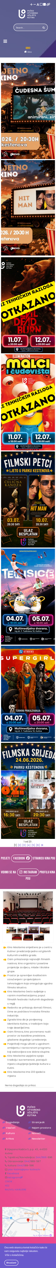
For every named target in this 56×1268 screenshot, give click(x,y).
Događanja (12, 1122)
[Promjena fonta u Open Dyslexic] (38, 4)
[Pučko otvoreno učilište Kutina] (28, 13)
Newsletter (38, 1138)
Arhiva (10, 1138)
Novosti (36, 1133)
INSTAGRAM (29, 872)
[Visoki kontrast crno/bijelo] (44, 4)
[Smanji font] (34, 4)
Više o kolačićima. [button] (14, 1255)
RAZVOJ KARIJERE (15, 1189)
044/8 (21, 1165)
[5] (33, 845)
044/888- (42, 1157)
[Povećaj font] (31, 4)
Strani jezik (38, 1122)
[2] (19, 845)
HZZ (7, 1185)
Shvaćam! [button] (11, 1262)
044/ (27, 1161)
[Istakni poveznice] (48, 4)
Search (43, 27)
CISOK (8, 1181)
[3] (24, 845)
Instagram (13, 1177)
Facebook (13, 1173)
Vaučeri (10, 1127)
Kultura (10, 1133)
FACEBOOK (19, 858)
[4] (28, 845)
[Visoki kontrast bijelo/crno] (41, 4)
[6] (38, 845)
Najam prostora (41, 1127)
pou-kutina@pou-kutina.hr (24, 1169)
